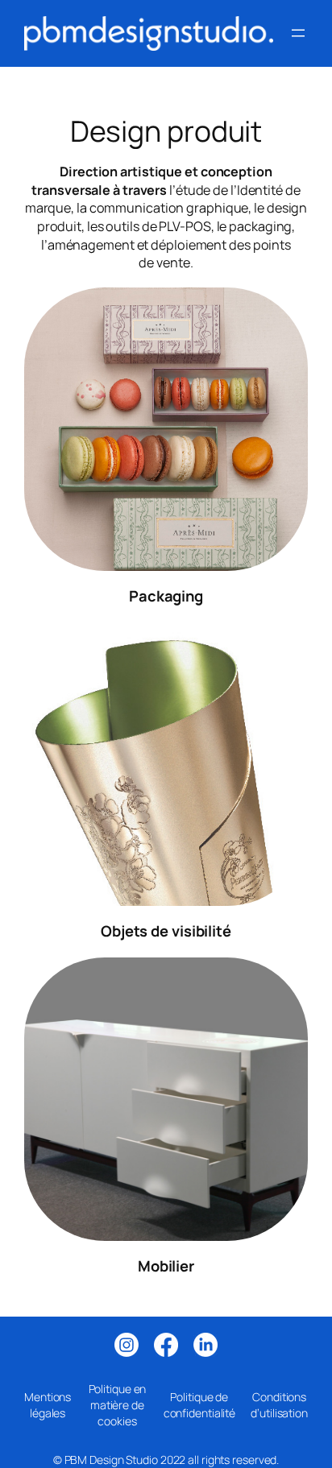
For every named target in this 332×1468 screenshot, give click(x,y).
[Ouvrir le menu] (298, 33)
